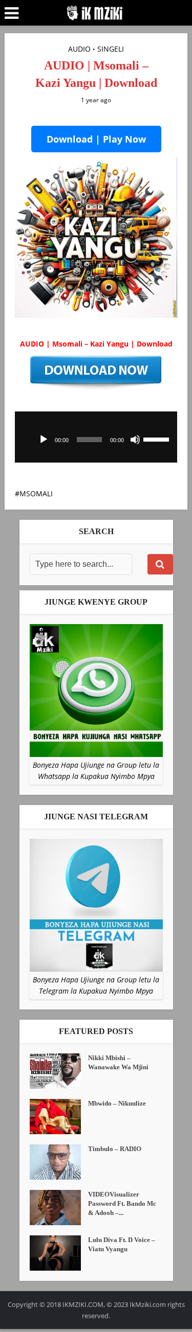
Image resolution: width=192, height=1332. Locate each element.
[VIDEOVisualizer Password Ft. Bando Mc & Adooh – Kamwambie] (59, 1207)
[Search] (160, 564)
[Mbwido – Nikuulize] (59, 1116)
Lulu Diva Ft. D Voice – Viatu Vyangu (121, 1244)
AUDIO (79, 49)
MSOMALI (36, 493)
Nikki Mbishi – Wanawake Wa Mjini (118, 1062)
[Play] (43, 439)
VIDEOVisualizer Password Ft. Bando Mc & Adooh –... (122, 1203)
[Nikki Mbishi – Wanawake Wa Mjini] (59, 1071)
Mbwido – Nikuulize (117, 1103)
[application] (96, 437)
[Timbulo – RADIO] (59, 1162)
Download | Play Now (96, 139)
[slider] (157, 438)
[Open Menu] (11, 13)
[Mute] (135, 439)
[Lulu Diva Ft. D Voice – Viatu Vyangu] (59, 1253)
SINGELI (110, 49)
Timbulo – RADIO (114, 1149)
